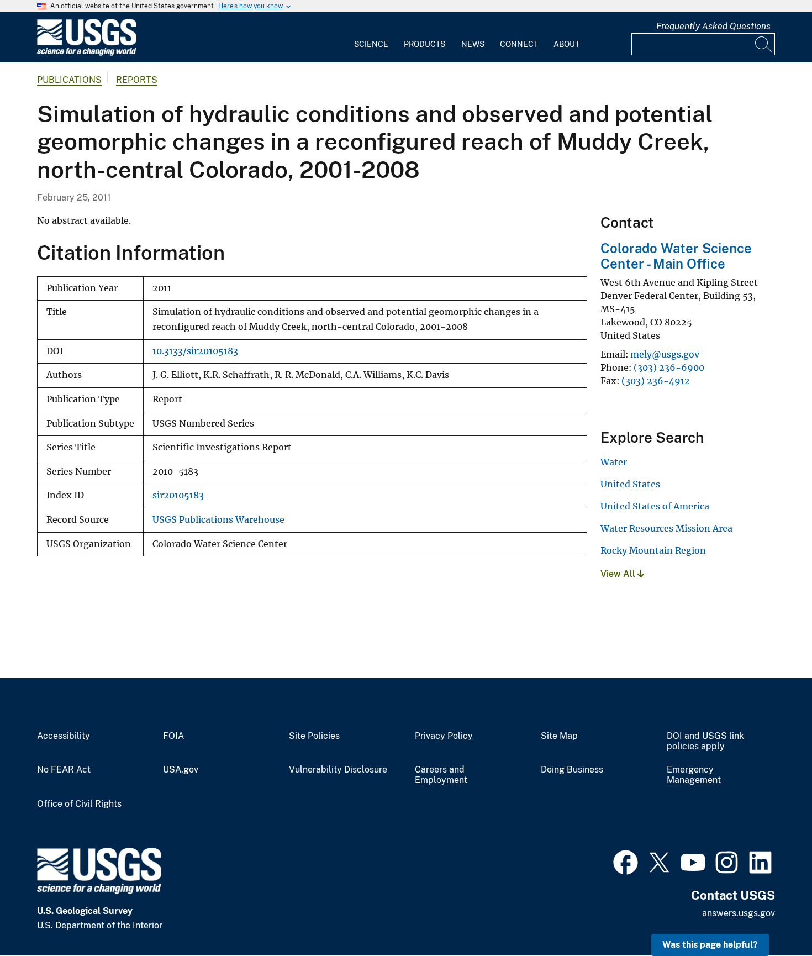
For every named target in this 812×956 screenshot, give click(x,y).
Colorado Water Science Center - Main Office (676, 256)
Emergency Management (694, 775)
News (472, 44)
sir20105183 (178, 495)
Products (424, 44)
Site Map (559, 736)
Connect (519, 44)
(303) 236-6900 (669, 367)
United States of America (654, 506)
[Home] (86, 53)
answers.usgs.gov (738, 913)
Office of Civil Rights (79, 804)
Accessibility (63, 736)
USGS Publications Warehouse (218, 519)
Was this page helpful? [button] (710, 944)
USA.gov (180, 770)
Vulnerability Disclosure (338, 770)
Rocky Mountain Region (653, 550)
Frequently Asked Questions (713, 26)
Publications (69, 80)
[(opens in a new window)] (625, 861)
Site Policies (314, 736)
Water (613, 462)
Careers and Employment (441, 775)
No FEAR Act (64, 770)
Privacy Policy (444, 736)
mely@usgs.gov (664, 354)
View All (618, 574)
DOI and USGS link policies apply (705, 741)
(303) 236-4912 (655, 380)
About (566, 44)
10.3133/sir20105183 (195, 351)
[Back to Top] (772, 916)
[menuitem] (371, 37)
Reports (136, 80)
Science (371, 44)
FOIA (173, 736)
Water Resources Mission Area (666, 528)
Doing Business (572, 770)
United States (630, 484)
